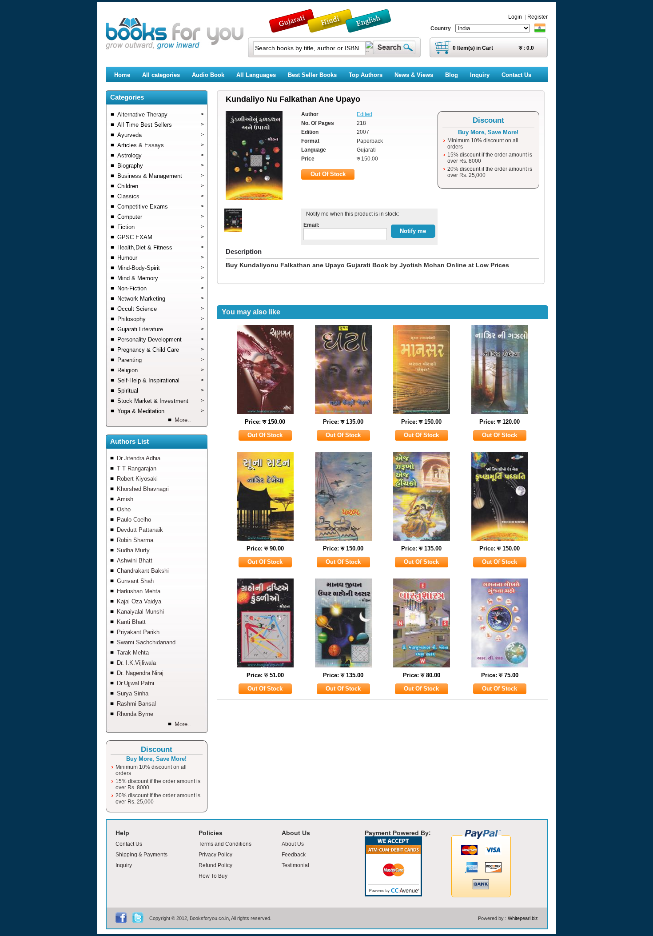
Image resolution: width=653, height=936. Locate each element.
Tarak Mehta (133, 652)
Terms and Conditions (225, 844)
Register (537, 17)
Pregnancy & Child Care (160, 349)
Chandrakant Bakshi (143, 570)
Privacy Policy (215, 855)
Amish (125, 499)
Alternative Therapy (160, 114)
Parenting (160, 360)
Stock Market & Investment (160, 401)
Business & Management (160, 176)
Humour (160, 257)
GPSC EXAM (160, 237)
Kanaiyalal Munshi (140, 611)
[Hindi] (336, 28)
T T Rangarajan (136, 468)
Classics (160, 196)
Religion (160, 370)
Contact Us (128, 844)
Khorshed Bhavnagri (143, 489)
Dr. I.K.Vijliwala (136, 662)
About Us (293, 844)
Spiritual (160, 390)
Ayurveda (160, 135)
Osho (124, 509)
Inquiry (123, 865)
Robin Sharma (135, 540)
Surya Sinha (132, 693)
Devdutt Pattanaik (140, 529)
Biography (160, 165)
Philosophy (160, 319)
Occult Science (160, 308)
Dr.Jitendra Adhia (138, 458)
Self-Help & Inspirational (160, 380)
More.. (183, 420)
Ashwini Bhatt (134, 560)
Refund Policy (215, 865)
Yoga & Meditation (160, 411)
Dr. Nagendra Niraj (140, 673)
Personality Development (160, 339)
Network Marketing (160, 298)
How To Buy (213, 876)
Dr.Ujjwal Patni (135, 683)
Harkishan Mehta (138, 591)
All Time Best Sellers (160, 124)
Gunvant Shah (135, 581)
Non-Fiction (160, 288)
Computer (160, 216)
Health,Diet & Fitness (160, 247)
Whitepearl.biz (523, 918)
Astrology (160, 155)
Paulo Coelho (134, 519)
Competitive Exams (160, 206)
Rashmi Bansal (136, 703)
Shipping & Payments (141, 855)
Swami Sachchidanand (146, 642)
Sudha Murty (133, 550)
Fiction (160, 227)
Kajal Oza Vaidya (139, 601)
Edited (364, 114)
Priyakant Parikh (138, 632)
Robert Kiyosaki (137, 478)
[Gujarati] (293, 28)
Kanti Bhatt (131, 622)
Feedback (294, 855)
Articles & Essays (160, 145)
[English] (373, 28)
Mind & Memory (160, 278)
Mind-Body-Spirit (160, 268)
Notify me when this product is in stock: (351, 214)
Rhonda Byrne (135, 714)
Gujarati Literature (160, 329)
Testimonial (295, 865)
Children (160, 186)
